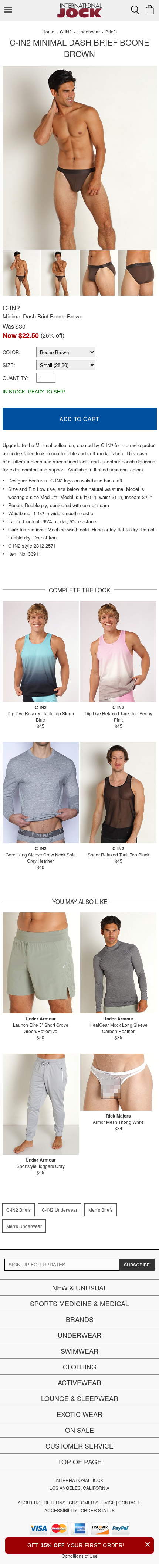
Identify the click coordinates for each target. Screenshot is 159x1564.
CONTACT (128, 1502)
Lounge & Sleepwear (79, 1398)
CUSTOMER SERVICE (92, 1502)
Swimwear (79, 1350)
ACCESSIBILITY (60, 1510)
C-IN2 (11, 307)
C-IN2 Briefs (18, 1210)
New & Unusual (79, 1287)
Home (48, 31)
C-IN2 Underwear (59, 1210)
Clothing (80, 1366)
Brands (80, 1319)
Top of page (80, 1461)
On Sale (79, 1430)
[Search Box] (135, 10)
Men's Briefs (100, 1210)
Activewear (79, 1382)
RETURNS (54, 1502)
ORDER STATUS (98, 1510)
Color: (11, 352)
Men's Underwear (24, 1226)
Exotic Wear (79, 1414)
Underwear (79, 1335)
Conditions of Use (80, 1556)
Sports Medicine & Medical (79, 1303)
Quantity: (15, 377)
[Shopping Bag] (150, 9)
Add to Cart (79, 419)
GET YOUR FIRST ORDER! (89, 1544)
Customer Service (79, 1445)
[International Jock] (79, 6)
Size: (9, 364)
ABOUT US (29, 1502)
